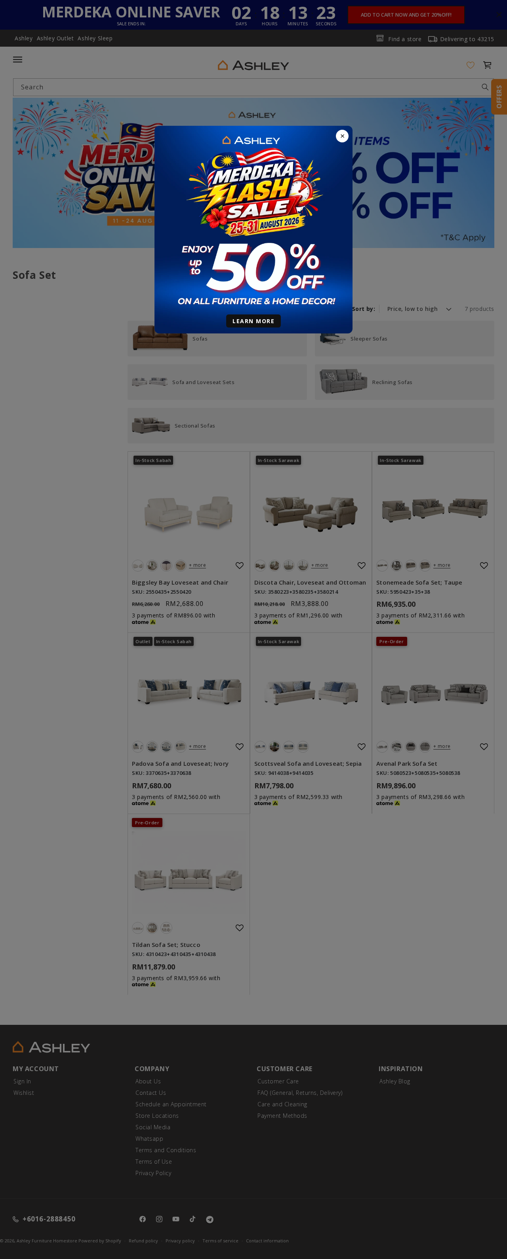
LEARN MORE (253, 321)
